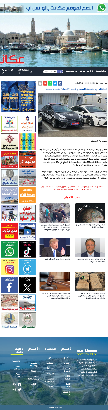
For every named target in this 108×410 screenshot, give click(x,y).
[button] (60, 83)
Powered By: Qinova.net (54, 407)
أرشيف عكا (66, 393)
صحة (33, 371)
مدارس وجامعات (50, 380)
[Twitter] (5, 70)
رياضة (50, 368)
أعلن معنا (18, 375)
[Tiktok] (2, 73)
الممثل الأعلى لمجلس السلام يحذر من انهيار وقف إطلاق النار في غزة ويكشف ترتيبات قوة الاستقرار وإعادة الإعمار (55, 227)
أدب (33, 358)
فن (49, 358)
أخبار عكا (67, 385)
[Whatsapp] (9, 70)
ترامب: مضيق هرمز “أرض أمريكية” (57, 259)
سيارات (50, 374)
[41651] (54, 12)
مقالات (49, 387)
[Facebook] (12, 70)
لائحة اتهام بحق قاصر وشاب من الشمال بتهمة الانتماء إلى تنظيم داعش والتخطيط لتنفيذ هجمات (55, 296)
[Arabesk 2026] (18, 111)
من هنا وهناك (66, 369)
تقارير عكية (67, 377)
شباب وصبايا (33, 364)
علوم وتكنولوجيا (33, 377)
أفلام (33, 384)
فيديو (66, 363)
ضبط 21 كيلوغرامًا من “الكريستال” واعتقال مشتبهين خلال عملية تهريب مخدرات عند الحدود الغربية (91, 296)
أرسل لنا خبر (17, 367)
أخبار (66, 358)
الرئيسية (16, 361)
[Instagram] (2, 70)
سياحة (49, 363)
